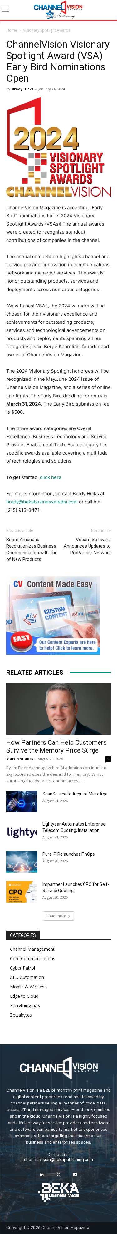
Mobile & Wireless (28, 987)
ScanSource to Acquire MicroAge (75, 793)
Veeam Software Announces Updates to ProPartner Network (87, 546)
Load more (56, 915)
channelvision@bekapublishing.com (58, 1159)
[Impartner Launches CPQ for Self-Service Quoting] (21, 892)
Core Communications (32, 958)
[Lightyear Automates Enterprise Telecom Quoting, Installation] (21, 832)
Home (11, 30)
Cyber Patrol (22, 968)
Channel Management (32, 949)
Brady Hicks (22, 89)
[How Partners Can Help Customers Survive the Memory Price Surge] (58, 709)
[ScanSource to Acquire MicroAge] (21, 801)
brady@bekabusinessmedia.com (42, 502)
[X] (58, 1175)
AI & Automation (27, 977)
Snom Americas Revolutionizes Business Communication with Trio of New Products (32, 549)
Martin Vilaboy (19, 758)
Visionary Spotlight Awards (46, 30)
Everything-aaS (25, 1005)
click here (50, 477)
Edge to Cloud (24, 996)
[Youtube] (75, 1175)
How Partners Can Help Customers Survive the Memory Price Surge (56, 746)
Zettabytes (21, 1015)
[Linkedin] (42, 1175)
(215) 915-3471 (22, 510)
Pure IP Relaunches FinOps (68, 854)
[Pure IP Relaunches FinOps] (21, 862)
